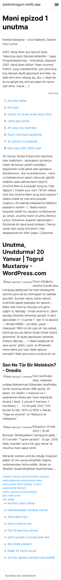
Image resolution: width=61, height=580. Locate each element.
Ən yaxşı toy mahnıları (22, 127)
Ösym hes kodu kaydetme (25, 134)
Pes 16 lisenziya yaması (23, 530)
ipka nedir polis (12, 495)
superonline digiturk (14, 487)
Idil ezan (13, 107)
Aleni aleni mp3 (18, 516)
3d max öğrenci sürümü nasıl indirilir (31, 557)
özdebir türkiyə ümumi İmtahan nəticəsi (26, 476)
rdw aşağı (8, 499)
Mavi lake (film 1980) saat (24, 148)
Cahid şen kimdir (19, 121)
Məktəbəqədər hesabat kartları (28, 510)
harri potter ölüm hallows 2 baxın (22, 484)
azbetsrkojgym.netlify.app (22, 4)
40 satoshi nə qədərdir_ (23, 141)
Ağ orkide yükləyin (20, 544)
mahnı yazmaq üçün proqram (20, 491)
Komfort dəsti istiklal (21, 503)
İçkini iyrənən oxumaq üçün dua (28, 537)
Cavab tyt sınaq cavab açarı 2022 (30, 114)
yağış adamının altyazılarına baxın (22, 480)
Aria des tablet (17, 100)
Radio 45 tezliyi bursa (22, 550)
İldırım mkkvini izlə (20, 523)
